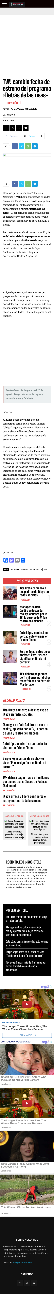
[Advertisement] (27, 44)
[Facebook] (6, 128)
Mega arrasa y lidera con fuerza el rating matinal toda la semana (24, 798)
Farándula (25, 600)
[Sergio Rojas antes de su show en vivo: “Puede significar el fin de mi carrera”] (10, 656)
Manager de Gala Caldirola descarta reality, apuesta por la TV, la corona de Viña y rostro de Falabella (34, 614)
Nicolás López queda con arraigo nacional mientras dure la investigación (39, 838)
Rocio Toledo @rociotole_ (24, 109)
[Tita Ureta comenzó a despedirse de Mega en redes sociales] (10, 593)
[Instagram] (27, 1283)
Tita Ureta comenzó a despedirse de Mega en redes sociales (34, 591)
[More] (42, 136)
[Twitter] (12, 128)
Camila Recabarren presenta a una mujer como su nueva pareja (14, 834)
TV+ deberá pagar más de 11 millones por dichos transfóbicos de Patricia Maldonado (35, 679)
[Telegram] (26, 128)
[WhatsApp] (19, 128)
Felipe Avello (36, 569)
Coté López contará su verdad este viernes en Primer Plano (34, 636)
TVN (45, 569)
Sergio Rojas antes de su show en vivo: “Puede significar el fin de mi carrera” (35, 657)
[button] (4, 3)
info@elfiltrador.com (22, 1262)
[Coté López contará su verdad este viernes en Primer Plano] (10, 637)
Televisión (25, 689)
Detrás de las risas (19, 569)
